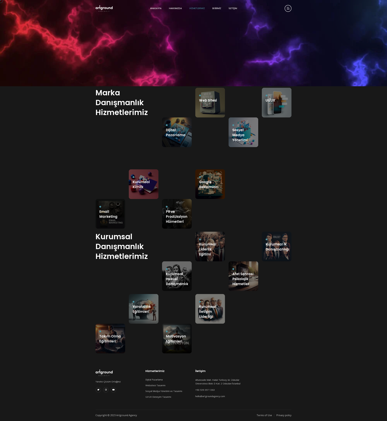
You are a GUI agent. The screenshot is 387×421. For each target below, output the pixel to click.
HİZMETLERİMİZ (197, 8)
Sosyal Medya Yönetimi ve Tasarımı (163, 391)
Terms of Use (264, 415)
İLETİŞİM (233, 8)
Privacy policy (283, 415)
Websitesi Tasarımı (155, 385)
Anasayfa (155, 8)
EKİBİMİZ (216, 8)
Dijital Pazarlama (154, 379)
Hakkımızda (175, 8)
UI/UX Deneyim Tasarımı (158, 396)
